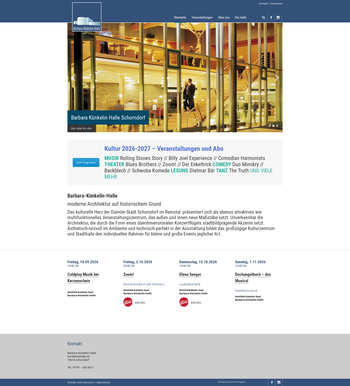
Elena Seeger (190, 274)
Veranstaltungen (202, 17)
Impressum (276, 3)
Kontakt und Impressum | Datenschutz (88, 382)
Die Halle (240, 17)
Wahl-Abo (140, 302)
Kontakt (263, 3)
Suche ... (263, 17)
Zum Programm (86, 162)
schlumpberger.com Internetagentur (232, 382)
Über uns (224, 17)
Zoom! (128, 274)
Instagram (278, 17)
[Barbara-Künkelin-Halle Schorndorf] (86, 17)
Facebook (271, 17)
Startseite (180, 17)
